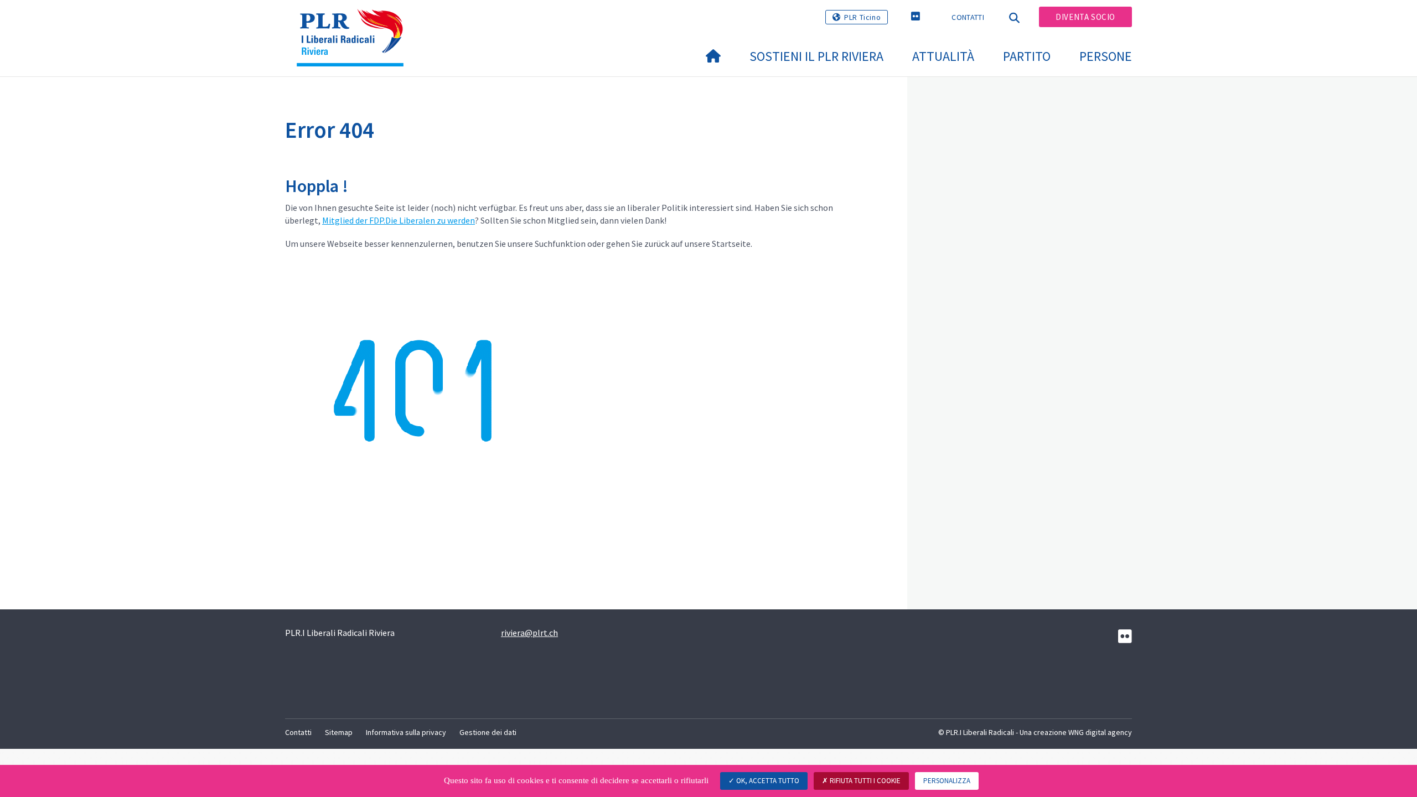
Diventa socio (1085, 17)
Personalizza (946, 780)
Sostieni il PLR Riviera (816, 56)
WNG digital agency (1100, 732)
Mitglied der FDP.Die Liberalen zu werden (398, 220)
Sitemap (339, 732)
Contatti (967, 17)
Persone (1105, 56)
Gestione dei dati (487, 732)
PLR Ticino (862, 17)
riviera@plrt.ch (529, 632)
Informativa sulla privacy (406, 732)
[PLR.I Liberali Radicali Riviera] (354, 23)
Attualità (943, 56)
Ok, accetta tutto (767, 780)
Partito (1027, 56)
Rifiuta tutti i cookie (864, 780)
